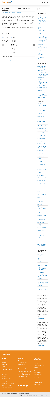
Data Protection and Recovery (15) (42, 129)
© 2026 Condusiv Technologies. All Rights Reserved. (15, 393)
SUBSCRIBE (37, 384)
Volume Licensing (6, 368)
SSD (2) (40, 197)
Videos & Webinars (38, 376)
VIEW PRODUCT (42, 318)
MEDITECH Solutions (7, 387)
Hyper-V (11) (41, 153)
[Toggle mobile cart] (42, 2)
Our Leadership (37, 363)
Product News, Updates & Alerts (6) (42, 185)
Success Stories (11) (42, 211)
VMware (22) (41, 230)
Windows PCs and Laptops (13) (42, 236)
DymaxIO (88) (41, 138)
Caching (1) (41, 113)
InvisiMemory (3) (42, 167)
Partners (36, 370)
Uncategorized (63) (42, 216)
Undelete (4, 362)
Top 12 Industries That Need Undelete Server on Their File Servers (42, 55)
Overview (4, 376)
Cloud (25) (40, 119)
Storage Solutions (6, 381)
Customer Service (22, 362)
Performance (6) (42, 178)
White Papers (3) (42, 233)
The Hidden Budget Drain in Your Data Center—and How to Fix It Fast (42, 47)
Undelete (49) (41, 219)
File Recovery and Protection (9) (42, 147)
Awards (36, 367)
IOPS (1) (40, 172)
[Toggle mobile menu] (47, 2)
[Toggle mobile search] (45, 2)
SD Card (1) (41, 191)
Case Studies (37, 374)
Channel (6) (41, 116)
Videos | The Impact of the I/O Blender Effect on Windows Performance (42, 82)
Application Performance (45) (42, 104)
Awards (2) (40, 108)
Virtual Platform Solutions (8, 383)
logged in (10, 60)
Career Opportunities (39, 365)
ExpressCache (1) (42, 143)
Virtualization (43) (42, 227)
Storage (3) (41, 204)
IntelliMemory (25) (42, 161)
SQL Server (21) (42, 194)
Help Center (21, 360)
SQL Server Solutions (7, 380)
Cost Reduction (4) (42, 122)
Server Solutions (6, 378)
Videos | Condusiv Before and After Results (42, 89)
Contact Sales (21, 364)
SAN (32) (40, 189)
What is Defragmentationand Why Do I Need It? (24, 375)
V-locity (8, 12)
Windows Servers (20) (42, 240)
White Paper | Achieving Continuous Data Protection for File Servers (42, 275)
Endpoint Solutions (6, 385)
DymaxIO (4, 361)
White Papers (21, 373)
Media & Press (37, 369)
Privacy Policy (21, 395)
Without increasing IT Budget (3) (42, 245)
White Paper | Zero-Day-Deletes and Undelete (43, 289)
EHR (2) (40, 141)
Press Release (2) (42, 180)
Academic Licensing (7, 369)
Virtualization (12, 12)
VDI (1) (39, 224)
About (35, 362)
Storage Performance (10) (42, 207)
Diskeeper (4, 364)
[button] (3, 45)
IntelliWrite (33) (41, 164)
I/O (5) (39, 158)
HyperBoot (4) (41, 156)
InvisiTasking (4, 12)
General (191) (41, 150)
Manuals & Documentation (24, 371)
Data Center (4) (42, 126)
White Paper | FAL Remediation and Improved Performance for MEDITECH (42, 266)
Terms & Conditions (31, 395)
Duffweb (46, 395)
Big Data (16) (41, 110)
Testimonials (37, 377)
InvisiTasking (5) (42, 169)
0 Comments (18, 12)
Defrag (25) (41, 132)
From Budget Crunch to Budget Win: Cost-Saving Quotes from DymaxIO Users (42, 38)
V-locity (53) (41, 222)
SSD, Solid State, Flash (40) (42, 200)
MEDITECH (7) (41, 175)
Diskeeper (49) (41, 135)
